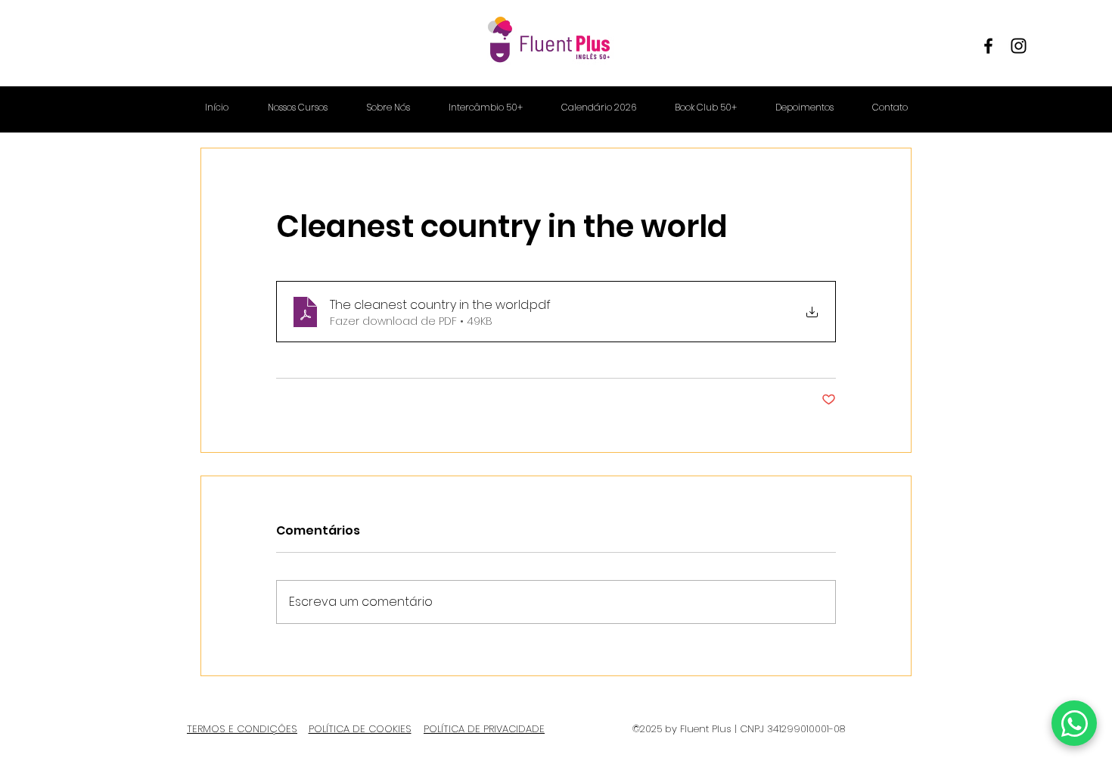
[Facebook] (988, 46)
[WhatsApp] (1074, 723)
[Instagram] (1018, 46)
